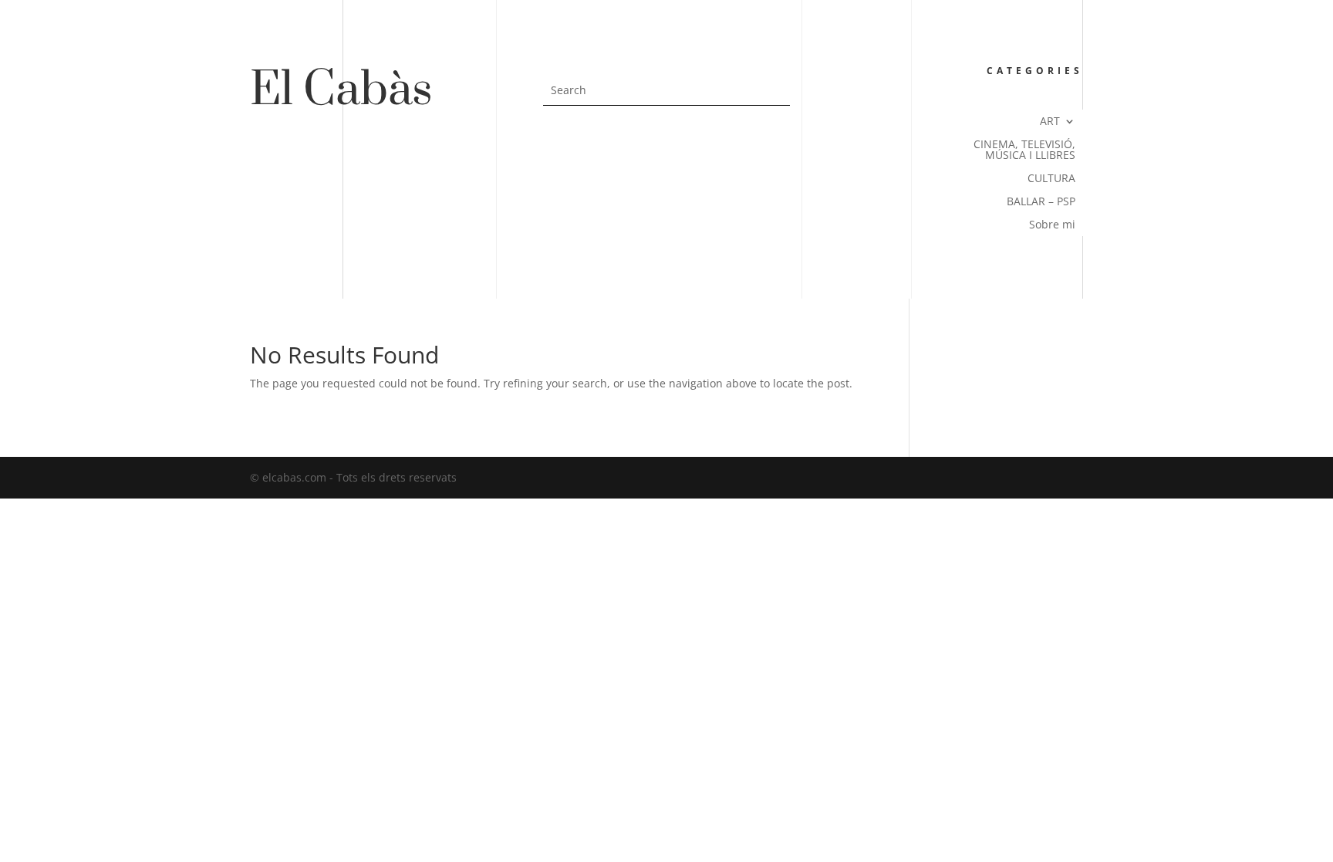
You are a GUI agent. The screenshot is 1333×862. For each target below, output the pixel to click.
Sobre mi (1052, 225)
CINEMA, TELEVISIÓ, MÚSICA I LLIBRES (1024, 150)
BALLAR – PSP (1041, 202)
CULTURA (1051, 179)
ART (1050, 122)
